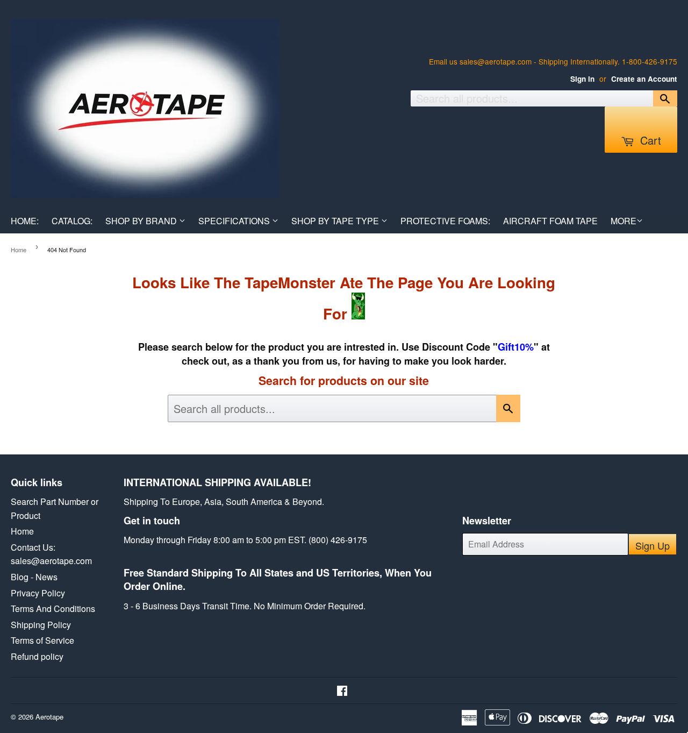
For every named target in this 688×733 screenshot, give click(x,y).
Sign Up (652, 545)
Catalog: (72, 221)
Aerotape (49, 716)
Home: (25, 221)
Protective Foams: (445, 221)
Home (18, 249)
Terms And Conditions (53, 608)
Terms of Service (42, 640)
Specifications (235, 221)
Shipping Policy (41, 624)
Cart (649, 140)
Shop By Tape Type (336, 221)
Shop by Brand (142, 221)
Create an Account (644, 79)
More (623, 221)
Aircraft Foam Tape (550, 221)
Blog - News (34, 577)
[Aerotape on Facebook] (342, 691)
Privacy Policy (38, 593)
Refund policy (37, 656)
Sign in (582, 79)
